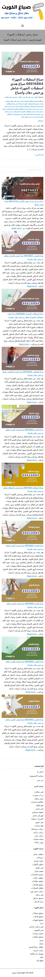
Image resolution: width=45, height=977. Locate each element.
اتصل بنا (40, 772)
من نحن (40, 780)
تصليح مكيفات (37, 937)
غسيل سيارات (37, 933)
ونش (41, 940)
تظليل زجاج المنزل (36, 947)
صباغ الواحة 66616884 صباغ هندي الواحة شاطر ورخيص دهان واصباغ (24, 547)
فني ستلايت (38, 792)
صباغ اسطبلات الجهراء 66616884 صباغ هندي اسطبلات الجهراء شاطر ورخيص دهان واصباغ (25, 315)
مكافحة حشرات (37, 802)
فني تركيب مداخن (36, 927)
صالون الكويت (37, 864)
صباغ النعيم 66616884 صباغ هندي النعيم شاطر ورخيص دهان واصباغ (24, 605)
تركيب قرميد (38, 950)
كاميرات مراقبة (37, 819)
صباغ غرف (23, 114)
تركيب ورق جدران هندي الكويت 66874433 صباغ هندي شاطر (23, 203)
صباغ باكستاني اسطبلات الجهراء (28, 106)
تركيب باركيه (38, 832)
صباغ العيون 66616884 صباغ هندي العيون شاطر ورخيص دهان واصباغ (24, 721)
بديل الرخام (38, 901)
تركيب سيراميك (37, 829)
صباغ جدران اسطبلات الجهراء (23, 109)
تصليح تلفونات (37, 920)
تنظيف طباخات (37, 881)
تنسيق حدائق (38, 898)
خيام (41, 957)
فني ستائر (39, 895)
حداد (41, 923)
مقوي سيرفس (37, 812)
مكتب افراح (38, 861)
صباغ (41, 943)
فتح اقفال (39, 805)
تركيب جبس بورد (36, 891)
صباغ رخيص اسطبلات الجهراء (30, 111)
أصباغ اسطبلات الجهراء (31, 101)
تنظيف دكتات (38, 878)
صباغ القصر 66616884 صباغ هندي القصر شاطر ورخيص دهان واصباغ (24, 663)
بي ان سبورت (38, 795)
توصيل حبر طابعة (36, 954)
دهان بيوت (20, 101)
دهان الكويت (8, 97)
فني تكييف (39, 868)
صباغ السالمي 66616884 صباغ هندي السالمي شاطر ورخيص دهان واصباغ (22, 373)
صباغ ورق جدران (33, 117)
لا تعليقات (40, 120)
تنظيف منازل (38, 854)
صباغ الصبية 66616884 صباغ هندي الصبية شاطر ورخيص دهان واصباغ (24, 431)
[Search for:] (22, 169)
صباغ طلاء (30, 114)
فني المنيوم (39, 930)
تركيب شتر (39, 836)
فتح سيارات (38, 826)
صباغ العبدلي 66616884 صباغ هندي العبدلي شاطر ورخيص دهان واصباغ (23, 257)
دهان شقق (13, 101)
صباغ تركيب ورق (13, 106)
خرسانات (39, 857)
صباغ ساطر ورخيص (14, 111)
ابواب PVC (39, 842)
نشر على (25, 97)
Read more (16, 228)
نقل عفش (39, 822)
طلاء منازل (24, 117)
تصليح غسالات (37, 913)
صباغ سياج (37, 114)
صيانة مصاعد (38, 839)
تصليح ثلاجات (38, 916)
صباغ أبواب (19, 103)
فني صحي (39, 809)
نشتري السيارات (37, 874)
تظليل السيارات (37, 888)
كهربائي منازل (37, 815)
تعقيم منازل (38, 871)
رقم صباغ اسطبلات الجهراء (31, 103)
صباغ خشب (9, 109)
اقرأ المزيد (39, 155)
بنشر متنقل (39, 799)
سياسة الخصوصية (36, 776)
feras (36, 97)
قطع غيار (39, 960)
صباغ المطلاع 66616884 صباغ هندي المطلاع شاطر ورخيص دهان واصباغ (23, 489)
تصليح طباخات (37, 885)
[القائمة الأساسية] (22, 26)
